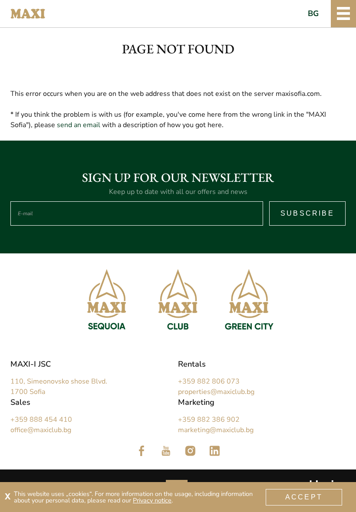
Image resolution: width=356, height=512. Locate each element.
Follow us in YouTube (166, 451)
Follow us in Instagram (190, 451)
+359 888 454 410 (41, 419)
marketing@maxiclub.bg (216, 430)
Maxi (27, 14)
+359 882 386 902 (209, 419)
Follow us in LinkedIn (214, 451)
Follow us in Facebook (141, 451)
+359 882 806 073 (209, 381)
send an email (78, 125)
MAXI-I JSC (30, 364)
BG (313, 13)
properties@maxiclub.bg (216, 392)
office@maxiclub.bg (40, 430)
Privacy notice (152, 500)
